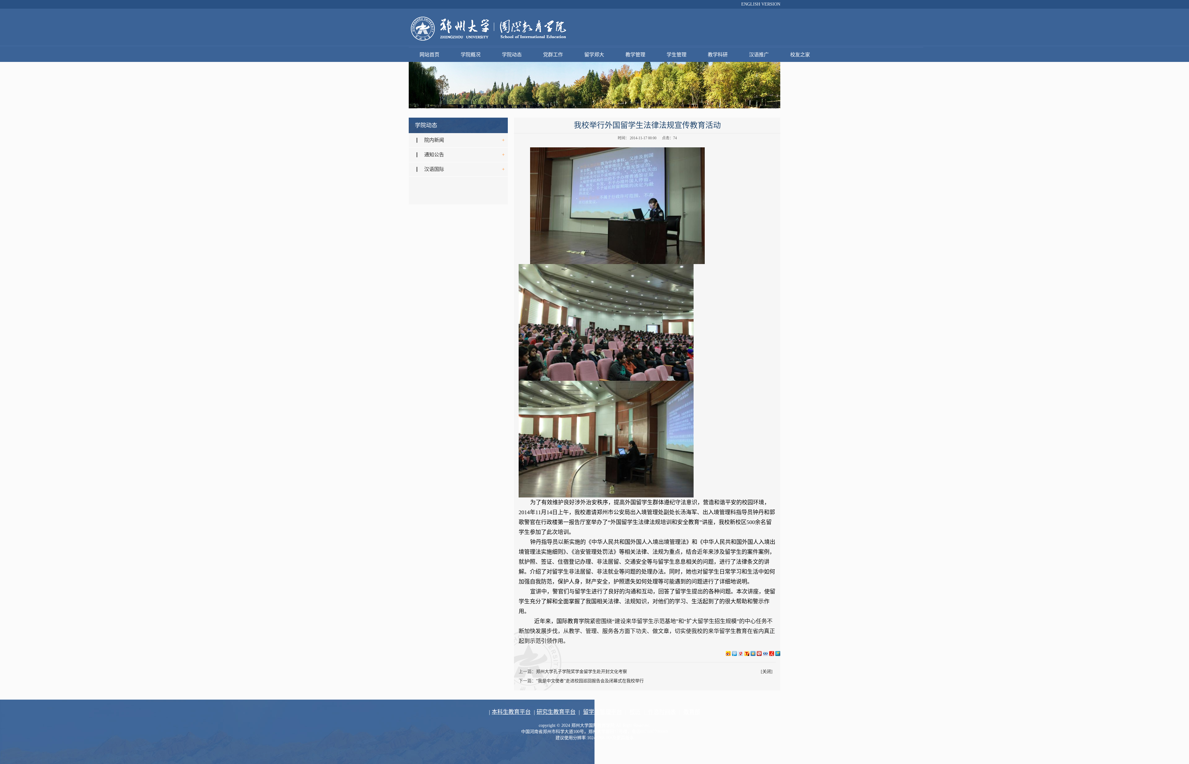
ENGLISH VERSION (760, 4)
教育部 (691, 712)
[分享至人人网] (765, 653)
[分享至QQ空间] (753, 653)
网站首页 (429, 54)
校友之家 (800, 54)
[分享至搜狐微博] (746, 653)
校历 (635, 712)
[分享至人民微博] (771, 653)
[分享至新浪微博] (728, 653)
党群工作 (553, 54)
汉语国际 (434, 169)
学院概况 (471, 54)
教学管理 (635, 54)
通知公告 (434, 154)
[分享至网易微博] (740, 653)
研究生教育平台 (556, 712)
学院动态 (512, 54)
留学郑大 (594, 54)
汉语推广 (759, 54)
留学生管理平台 (602, 712)
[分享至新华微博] (777, 653)
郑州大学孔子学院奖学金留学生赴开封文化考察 (581, 671)
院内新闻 (434, 140)
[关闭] (767, 671)
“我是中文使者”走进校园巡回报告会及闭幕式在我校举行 (590, 681)
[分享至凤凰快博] (759, 653)
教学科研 (718, 54)
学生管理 (676, 54)
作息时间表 (660, 712)
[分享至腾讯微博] (734, 653)
